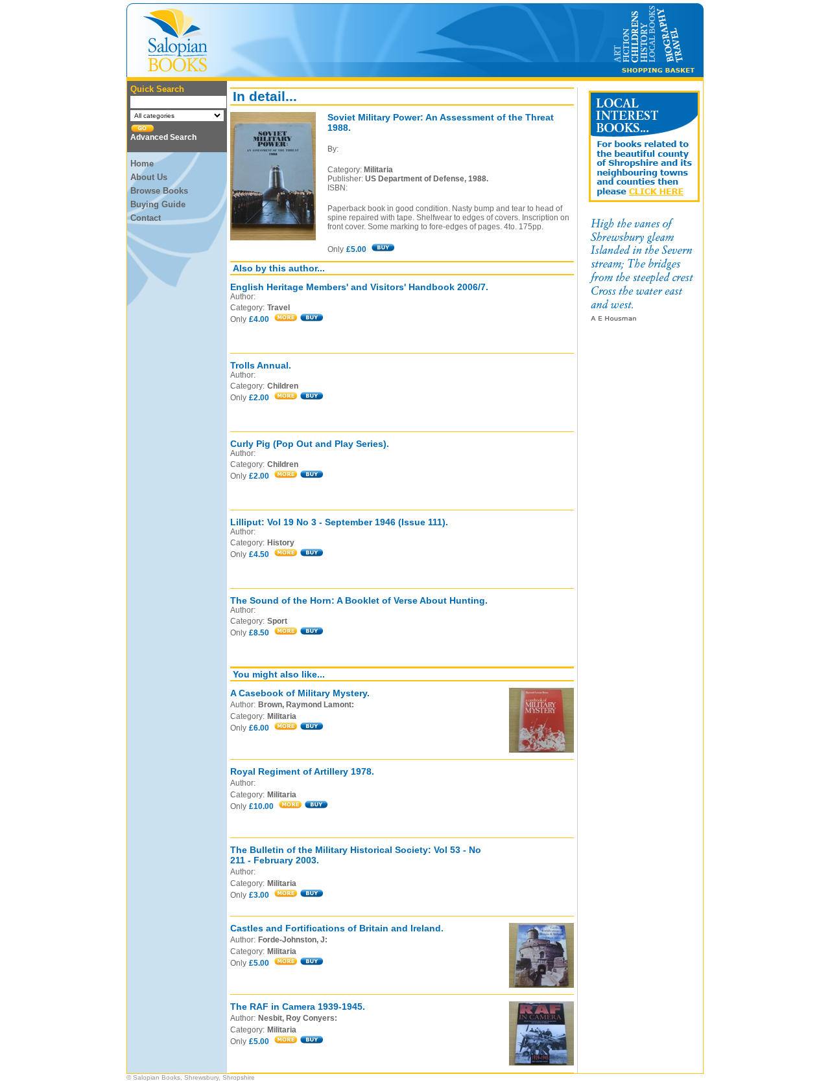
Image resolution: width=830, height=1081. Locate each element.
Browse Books (159, 191)
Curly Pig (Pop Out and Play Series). (309, 443)
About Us (148, 177)
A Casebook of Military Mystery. (300, 693)
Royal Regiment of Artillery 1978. (302, 771)
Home (142, 163)
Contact (145, 218)
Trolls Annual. (260, 365)
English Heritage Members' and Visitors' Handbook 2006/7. (359, 287)
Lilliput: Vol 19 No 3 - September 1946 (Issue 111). (339, 522)
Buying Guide (157, 204)
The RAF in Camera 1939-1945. (297, 1006)
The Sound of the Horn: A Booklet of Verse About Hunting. (359, 600)
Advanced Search (163, 137)
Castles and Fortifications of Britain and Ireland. (337, 928)
